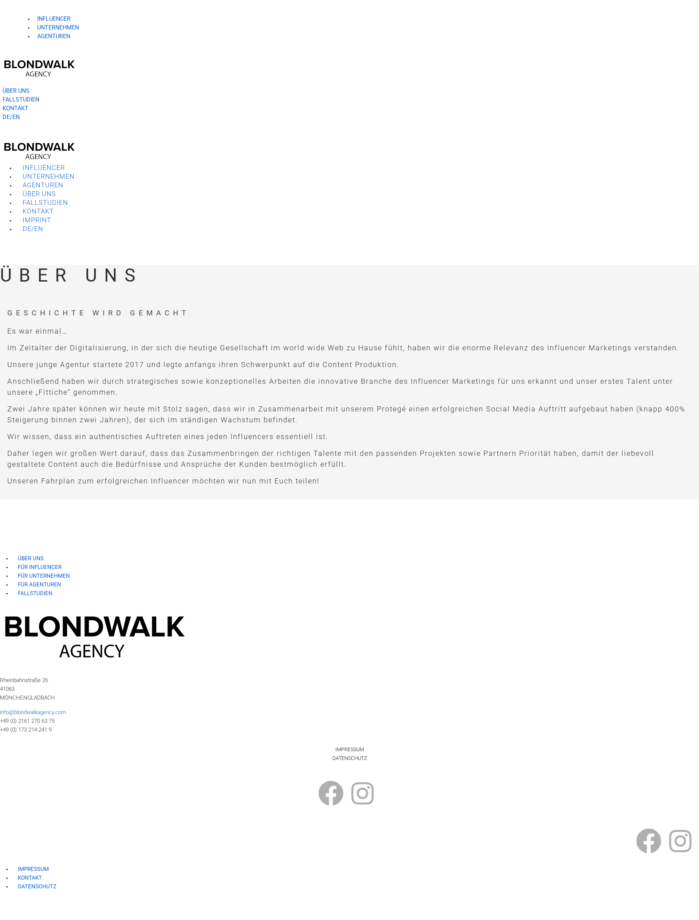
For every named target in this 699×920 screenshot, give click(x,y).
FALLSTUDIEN (45, 202)
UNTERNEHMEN (58, 27)
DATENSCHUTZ (349, 758)
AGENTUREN (53, 36)
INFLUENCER (54, 18)
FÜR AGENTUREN (39, 584)
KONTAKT (38, 211)
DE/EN (33, 228)
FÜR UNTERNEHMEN (44, 576)
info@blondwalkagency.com (33, 712)
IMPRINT (37, 220)
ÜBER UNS (39, 194)
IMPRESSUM (349, 749)
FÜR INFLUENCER (40, 567)
